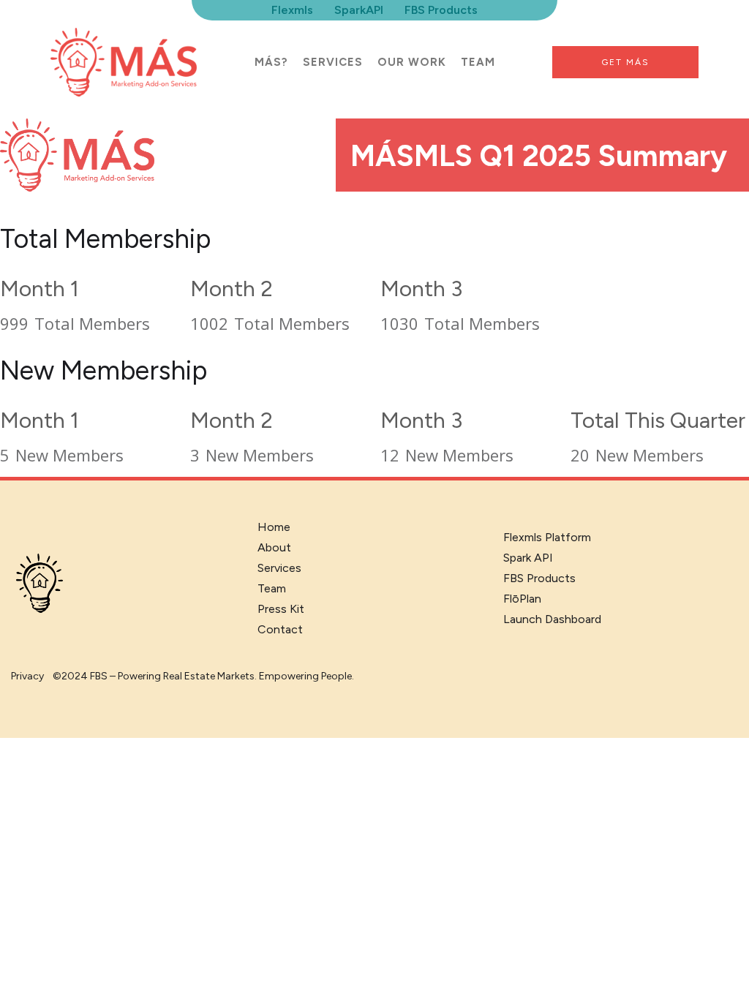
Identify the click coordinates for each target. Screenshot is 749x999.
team (478, 62)
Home (273, 527)
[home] (123, 62)
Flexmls (292, 10)
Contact (280, 629)
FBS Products (441, 10)
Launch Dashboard (552, 619)
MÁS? (271, 62)
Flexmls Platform (547, 537)
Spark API (528, 558)
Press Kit (280, 609)
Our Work (411, 62)
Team (271, 588)
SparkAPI (358, 10)
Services (333, 62)
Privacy (27, 676)
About (274, 547)
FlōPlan (522, 599)
